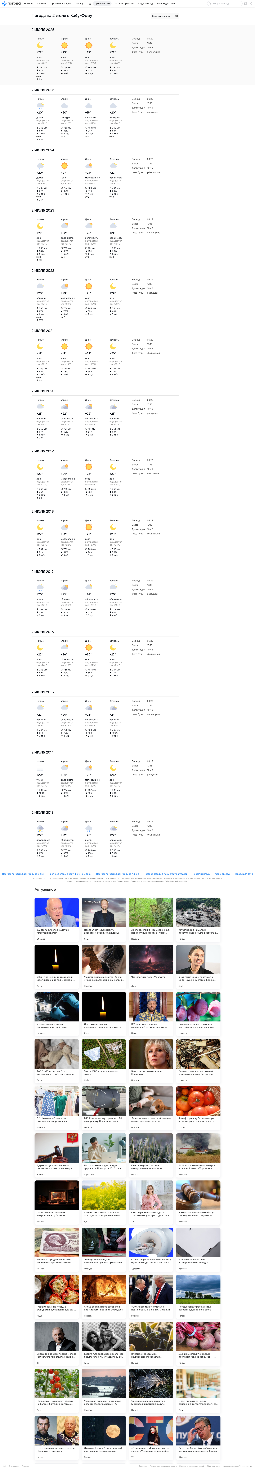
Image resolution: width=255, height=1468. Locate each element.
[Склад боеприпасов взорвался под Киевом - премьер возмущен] (104, 1297)
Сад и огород (222, 873)
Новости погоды (201, 873)
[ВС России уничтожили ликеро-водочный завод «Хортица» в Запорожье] (198, 1155)
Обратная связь (213, 1466)
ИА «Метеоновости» (243, 1466)
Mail (4, 1466)
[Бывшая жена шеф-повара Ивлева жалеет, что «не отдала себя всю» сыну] (57, 1344)
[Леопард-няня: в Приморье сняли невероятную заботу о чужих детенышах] (151, 920)
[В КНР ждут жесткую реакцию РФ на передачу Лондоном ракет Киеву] (104, 1108)
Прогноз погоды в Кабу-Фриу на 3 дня (23, 873)
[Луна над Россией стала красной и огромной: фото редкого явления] (104, 1438)
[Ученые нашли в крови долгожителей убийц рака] (57, 1014)
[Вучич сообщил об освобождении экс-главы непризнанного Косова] (198, 1438)
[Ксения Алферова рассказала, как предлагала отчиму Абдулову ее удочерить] (104, 1344)
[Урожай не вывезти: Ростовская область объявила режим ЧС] (104, 1391)
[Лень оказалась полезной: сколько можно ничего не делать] (151, 1108)
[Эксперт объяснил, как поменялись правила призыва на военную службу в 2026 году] (104, 1250)
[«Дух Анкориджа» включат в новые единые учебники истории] (151, 1297)
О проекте (143, 1466)
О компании (14, 1466)
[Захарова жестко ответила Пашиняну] (151, 1061)
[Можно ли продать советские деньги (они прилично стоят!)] (57, 1250)
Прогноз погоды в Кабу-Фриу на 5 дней (70, 873)
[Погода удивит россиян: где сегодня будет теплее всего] (198, 1297)
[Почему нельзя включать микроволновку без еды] (57, 1202)
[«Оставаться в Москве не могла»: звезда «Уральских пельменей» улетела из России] (151, 1438)
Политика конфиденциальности (163, 1466)
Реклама (25, 1466)
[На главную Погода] (13, 3)
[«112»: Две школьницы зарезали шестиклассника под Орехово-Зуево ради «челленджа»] (57, 967)
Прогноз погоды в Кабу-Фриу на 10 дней (166, 873)
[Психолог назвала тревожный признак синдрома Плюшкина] (198, 1061)
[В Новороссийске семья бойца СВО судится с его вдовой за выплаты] (198, 1202)
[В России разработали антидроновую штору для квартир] (198, 1250)
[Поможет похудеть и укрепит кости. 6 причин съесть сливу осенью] (198, 1014)
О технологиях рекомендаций (191, 1466)
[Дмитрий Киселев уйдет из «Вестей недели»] (57, 920)
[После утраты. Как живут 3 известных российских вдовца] (104, 920)
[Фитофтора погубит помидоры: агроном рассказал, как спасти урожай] (198, 1108)
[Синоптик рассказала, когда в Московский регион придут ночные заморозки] (151, 1391)
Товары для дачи (244, 873)
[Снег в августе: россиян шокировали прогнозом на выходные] (151, 1155)
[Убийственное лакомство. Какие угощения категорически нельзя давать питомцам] (104, 967)
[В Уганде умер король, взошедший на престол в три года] (151, 1014)
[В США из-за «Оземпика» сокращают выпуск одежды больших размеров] (57, 1108)
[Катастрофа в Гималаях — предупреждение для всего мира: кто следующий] (198, 920)
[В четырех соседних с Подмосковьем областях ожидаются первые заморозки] (151, 1344)
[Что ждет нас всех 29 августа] (151, 967)
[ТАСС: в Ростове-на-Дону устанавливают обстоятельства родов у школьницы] (57, 1061)
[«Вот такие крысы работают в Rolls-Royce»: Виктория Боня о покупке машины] (198, 967)
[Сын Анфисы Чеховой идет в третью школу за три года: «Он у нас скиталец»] (151, 1202)
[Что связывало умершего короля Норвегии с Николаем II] (57, 1438)
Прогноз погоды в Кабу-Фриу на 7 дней (117, 873)
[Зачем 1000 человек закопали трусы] (104, 1061)
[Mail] (4, 3)
